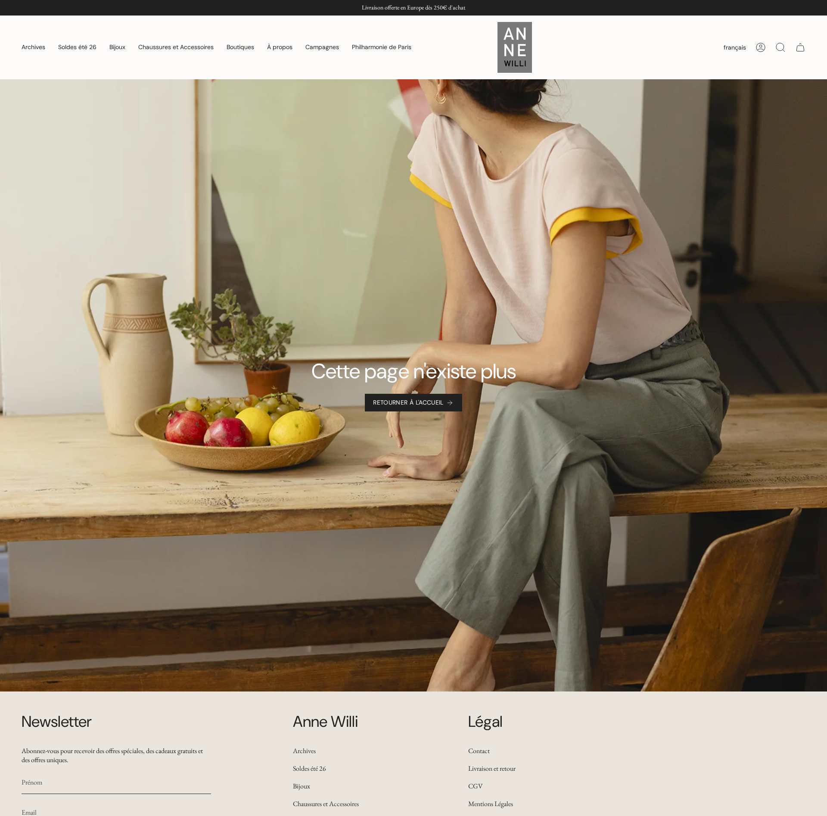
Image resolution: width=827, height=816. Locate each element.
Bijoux (301, 786)
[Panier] (800, 47)
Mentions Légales (490, 803)
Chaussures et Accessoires (326, 803)
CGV (475, 786)
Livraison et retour (492, 768)
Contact (479, 750)
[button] (33, 47)
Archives (304, 750)
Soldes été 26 (309, 768)
